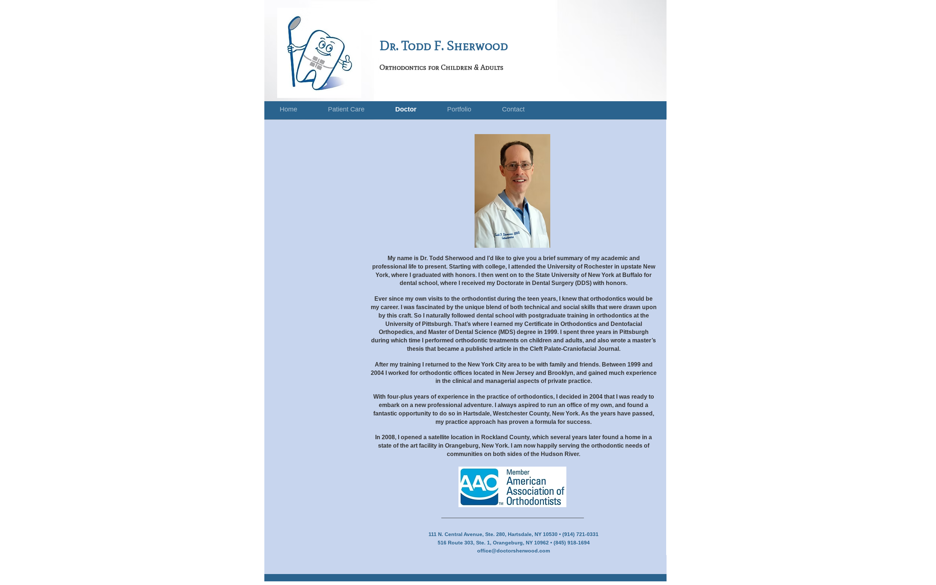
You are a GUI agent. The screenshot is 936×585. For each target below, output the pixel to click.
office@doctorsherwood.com (513, 551)
